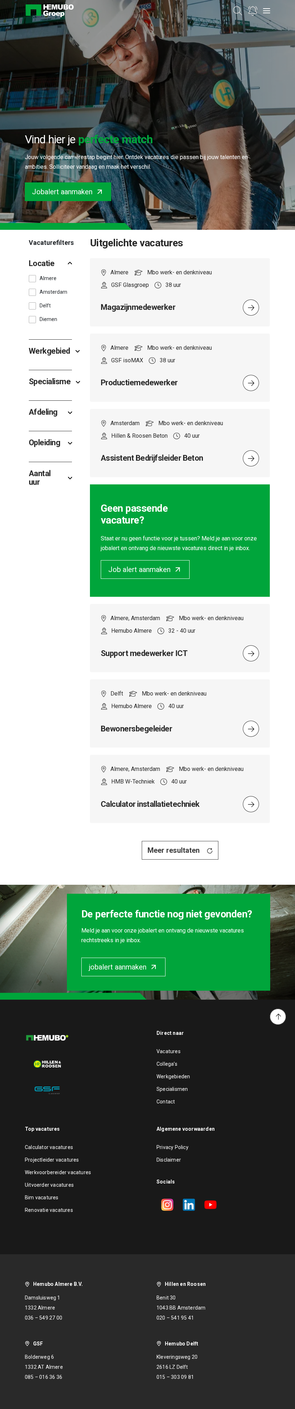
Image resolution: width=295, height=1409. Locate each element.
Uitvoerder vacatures (49, 1185)
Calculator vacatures (49, 1147)
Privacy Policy (172, 1147)
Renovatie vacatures (49, 1210)
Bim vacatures (42, 1197)
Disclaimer (168, 1160)
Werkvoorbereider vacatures (58, 1172)
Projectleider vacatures (52, 1160)
